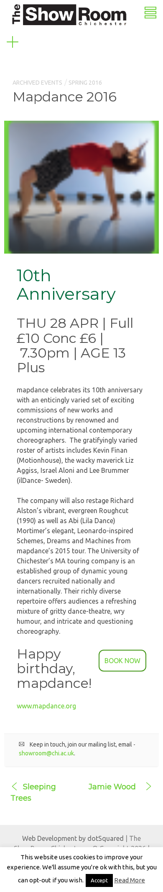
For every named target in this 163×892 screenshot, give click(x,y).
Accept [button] (99, 880)
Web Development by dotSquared (73, 838)
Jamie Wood (112, 786)
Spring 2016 (85, 82)
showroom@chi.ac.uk (46, 753)
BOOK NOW (122, 660)
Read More (129, 880)
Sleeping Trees (33, 792)
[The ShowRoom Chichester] (69, 14)
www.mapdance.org (46, 706)
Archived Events (37, 82)
